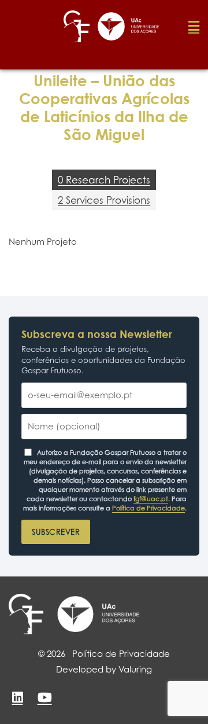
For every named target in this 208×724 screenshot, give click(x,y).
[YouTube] (44, 697)
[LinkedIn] (17, 697)
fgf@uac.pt (150, 499)
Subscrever (56, 531)
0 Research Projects (104, 180)
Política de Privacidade (148, 508)
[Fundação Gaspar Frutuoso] (26, 614)
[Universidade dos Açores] (98, 614)
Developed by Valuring (104, 669)
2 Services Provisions (104, 200)
